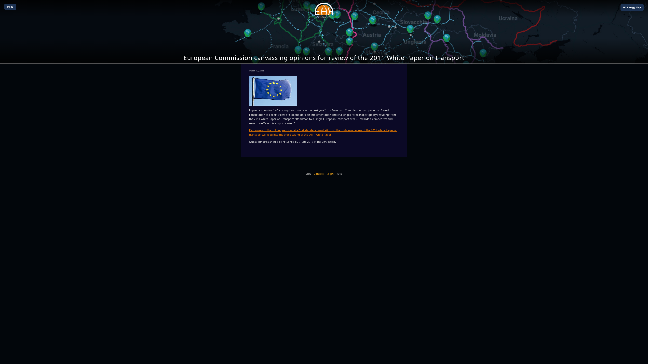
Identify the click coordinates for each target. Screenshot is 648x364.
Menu (10, 6)
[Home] (324, 10)
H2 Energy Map (632, 7)
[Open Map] (324, 32)
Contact (319, 174)
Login (330, 174)
